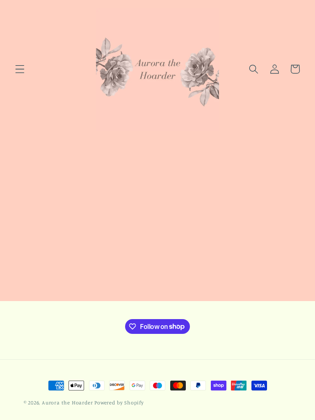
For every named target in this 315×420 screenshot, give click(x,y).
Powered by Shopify (119, 402)
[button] (19, 69)
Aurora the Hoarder (67, 402)
